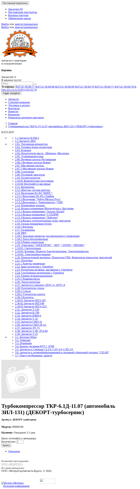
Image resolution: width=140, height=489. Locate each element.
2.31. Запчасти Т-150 (27, 309)
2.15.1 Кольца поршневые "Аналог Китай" (40, 211)
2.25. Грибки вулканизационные (34, 275)
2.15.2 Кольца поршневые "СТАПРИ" (37, 214)
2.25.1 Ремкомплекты (27, 278)
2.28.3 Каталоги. (24, 297)
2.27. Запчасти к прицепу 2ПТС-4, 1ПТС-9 (40, 285)
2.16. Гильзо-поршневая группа (33, 223)
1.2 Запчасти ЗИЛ (25, 141)
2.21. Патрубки (24, 260)
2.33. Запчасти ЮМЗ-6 (28, 315)
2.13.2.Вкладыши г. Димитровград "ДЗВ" (39, 202)
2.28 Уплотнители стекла (29, 288)
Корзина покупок (18, 15)
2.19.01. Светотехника (28, 248)
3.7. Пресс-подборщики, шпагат (33, 355)
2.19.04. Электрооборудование (33, 254)
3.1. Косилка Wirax (26, 337)
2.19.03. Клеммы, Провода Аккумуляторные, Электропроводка (52, 251)
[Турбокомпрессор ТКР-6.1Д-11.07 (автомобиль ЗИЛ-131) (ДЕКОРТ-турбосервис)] (20, 397)
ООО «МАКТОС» (12, 464)
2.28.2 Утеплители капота (30, 294)
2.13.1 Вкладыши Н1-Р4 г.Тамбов (34, 196)
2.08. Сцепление (24, 171)
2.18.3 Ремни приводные (29, 242)
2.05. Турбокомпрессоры (29, 156)
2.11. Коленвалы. (25, 187)
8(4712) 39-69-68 (44, 86)
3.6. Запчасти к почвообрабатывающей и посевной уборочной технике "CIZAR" (62, 352)
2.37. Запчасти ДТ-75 (27, 327)
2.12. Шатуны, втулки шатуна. (32, 190)
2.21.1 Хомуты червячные (30, 263)
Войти (5, 24)
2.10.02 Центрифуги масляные (33, 183)
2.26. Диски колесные (27, 281)
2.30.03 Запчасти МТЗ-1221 (31, 306)
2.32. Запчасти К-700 (27, 312)
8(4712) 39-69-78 (124, 86)
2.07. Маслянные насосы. (29, 165)
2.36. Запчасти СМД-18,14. (30, 324)
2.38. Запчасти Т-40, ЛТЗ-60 (31, 331)
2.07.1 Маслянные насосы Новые (34, 168)
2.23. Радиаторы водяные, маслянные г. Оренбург (44, 269)
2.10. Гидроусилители (27, 177)
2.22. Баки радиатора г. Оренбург (34, 266)
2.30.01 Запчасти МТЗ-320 (30, 300)
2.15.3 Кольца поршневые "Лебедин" (36, 217)
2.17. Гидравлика (25, 229)
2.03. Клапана (23, 150)
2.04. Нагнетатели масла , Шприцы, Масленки (42, 153)
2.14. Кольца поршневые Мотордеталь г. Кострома (44, 208)
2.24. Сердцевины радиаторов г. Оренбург (39, 272)
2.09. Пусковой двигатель (30, 174)
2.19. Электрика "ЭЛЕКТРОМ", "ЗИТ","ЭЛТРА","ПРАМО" (50, 245)
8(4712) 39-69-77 (25, 86)
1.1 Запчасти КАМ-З (27, 138)
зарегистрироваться (26, 24)
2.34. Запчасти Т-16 (26, 318)
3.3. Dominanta (23, 343)
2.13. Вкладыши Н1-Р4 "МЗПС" (33, 193)
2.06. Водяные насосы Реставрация (35, 159)
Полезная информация (16, 486)
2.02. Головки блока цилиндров (33, 147)
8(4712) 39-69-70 (84, 86)
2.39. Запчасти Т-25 (26, 334)
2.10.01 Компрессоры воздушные (34, 180)
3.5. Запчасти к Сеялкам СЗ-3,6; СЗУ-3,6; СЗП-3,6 (44, 349)
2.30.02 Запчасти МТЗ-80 (29, 303)
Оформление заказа (19, 18)
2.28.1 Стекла (23, 291)
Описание (14, 451)
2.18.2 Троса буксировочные (31, 239)
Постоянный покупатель (22, 12)
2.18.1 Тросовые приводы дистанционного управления (47, 236)
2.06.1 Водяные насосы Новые (33, 162)
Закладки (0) (15, 9)
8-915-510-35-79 (27, 89)
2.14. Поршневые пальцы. (30, 205)
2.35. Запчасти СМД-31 (28, 321)
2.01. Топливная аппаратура (31, 144)
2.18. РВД (20, 232)
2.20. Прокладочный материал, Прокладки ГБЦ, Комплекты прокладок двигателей (63, 257)
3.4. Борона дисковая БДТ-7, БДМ (34, 346)
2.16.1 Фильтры (24, 226)
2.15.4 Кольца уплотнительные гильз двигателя (42, 220)
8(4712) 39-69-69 (64, 86)
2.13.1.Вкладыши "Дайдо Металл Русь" (38, 199)
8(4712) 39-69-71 (104, 86)
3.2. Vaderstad (22, 340)
